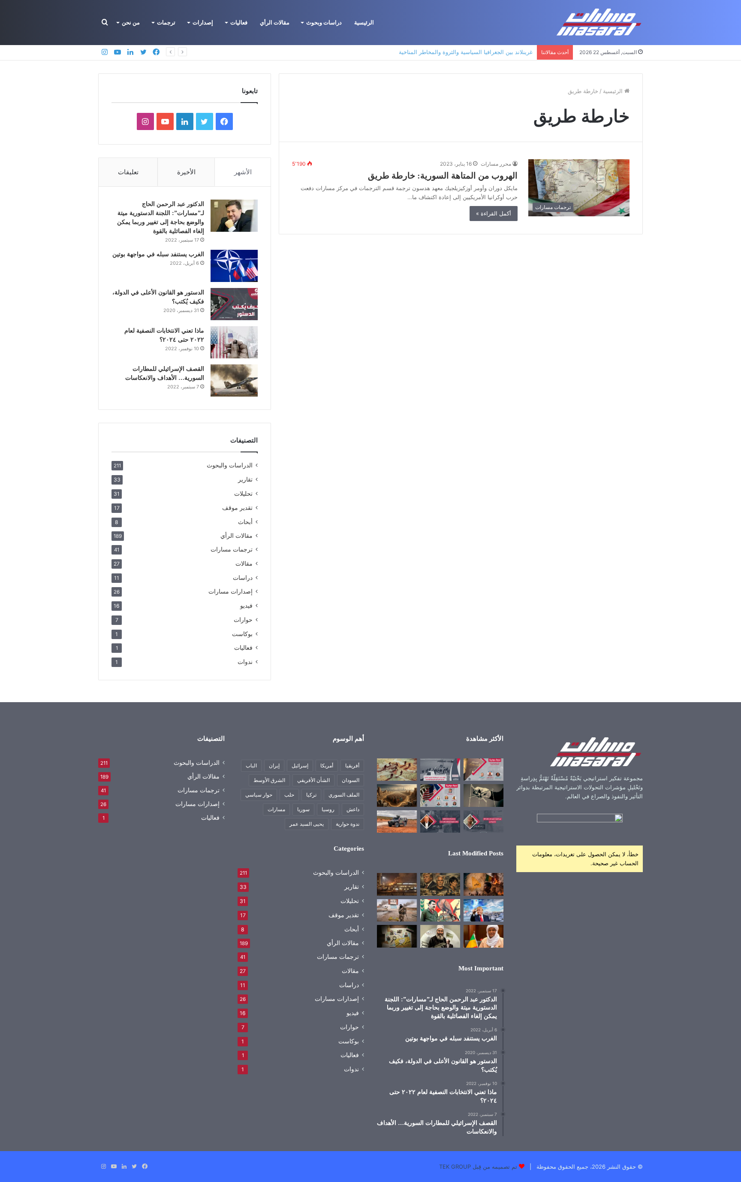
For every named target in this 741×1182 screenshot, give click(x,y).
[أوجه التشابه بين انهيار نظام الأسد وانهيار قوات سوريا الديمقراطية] (397, 910)
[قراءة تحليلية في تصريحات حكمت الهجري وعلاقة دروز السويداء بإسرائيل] (440, 936)
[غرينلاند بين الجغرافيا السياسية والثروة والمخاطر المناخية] (483, 910)
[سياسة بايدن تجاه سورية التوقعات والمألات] (440, 795)
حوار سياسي (258, 794)
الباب (251, 765)
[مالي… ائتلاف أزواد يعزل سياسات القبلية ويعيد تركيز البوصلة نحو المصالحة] (483, 936)
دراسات (243, 577)
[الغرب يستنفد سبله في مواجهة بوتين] (234, 266)
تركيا (311, 794)
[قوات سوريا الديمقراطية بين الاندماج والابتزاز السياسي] (397, 936)
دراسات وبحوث (324, 22)
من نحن (131, 22)
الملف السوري (343, 794)
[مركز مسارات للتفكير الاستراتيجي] (599, 22)
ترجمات (166, 22)
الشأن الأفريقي (313, 780)
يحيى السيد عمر (306, 824)
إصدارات (203, 22)
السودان (350, 780)
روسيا (328, 809)
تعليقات (128, 172)
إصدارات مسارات (230, 591)
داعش (352, 809)
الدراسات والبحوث (230, 465)
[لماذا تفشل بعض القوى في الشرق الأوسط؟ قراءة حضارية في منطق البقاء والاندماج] (397, 795)
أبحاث (245, 521)
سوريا (303, 809)
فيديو (246, 605)
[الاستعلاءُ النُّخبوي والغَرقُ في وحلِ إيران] (483, 795)
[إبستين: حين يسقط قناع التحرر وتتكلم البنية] (440, 884)
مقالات (244, 563)
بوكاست (242, 633)
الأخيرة (186, 172)
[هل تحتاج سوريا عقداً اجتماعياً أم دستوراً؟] (483, 769)
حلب (289, 794)
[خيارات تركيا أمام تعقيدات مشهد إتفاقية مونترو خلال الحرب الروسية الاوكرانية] (440, 769)
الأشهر (243, 172)
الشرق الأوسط (269, 780)
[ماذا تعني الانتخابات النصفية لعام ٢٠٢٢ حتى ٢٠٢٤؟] (234, 342)
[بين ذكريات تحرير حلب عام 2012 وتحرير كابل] (483, 821)
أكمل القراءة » (493, 213)
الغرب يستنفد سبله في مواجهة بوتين (158, 254)
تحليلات (243, 493)
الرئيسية (364, 22)
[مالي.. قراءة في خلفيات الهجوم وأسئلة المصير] (483, 884)
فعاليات (238, 22)
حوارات (243, 619)
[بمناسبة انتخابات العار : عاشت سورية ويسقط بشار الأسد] (440, 821)
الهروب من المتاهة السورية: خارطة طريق (443, 175)
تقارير (245, 479)
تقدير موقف (237, 507)
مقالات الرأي (274, 22)
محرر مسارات (496, 164)
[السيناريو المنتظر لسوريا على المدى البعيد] (397, 769)
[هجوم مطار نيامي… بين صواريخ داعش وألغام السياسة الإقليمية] (397, 884)
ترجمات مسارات (232, 549)
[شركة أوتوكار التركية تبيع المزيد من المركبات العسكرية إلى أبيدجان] (397, 821)
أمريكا (326, 765)
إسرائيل (300, 765)
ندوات (245, 661)
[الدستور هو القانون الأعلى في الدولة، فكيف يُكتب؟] (234, 304)
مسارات (276, 809)
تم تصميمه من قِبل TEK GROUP (478, 1166)
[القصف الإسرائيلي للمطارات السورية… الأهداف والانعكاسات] (234, 380)
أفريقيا (352, 765)
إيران (274, 765)
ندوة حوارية (347, 824)
